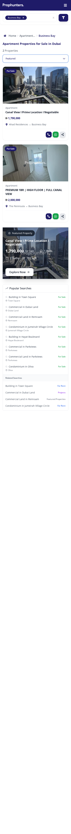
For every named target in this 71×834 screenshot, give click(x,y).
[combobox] (28, 18)
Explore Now (17, 272)
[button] (23, 18)
